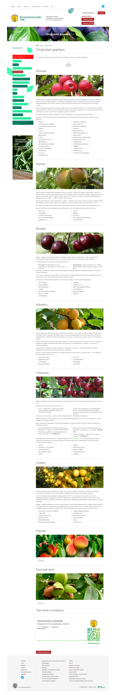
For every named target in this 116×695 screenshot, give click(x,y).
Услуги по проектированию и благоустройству (20, 122)
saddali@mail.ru (86, 16)
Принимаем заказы (41, 628)
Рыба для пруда (17, 61)
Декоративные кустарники (20, 86)
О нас (52, 6)
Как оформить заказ (26, 672)
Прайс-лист (27, 6)
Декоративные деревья (19, 75)
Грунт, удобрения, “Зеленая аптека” (22, 111)
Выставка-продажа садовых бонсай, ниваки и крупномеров (22, 56)
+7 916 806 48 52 (45, 627)
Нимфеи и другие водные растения (22, 68)
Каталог (19, 6)
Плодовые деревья (18, 71)
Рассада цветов (17, 107)
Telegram (103, 6)
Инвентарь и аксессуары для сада (21, 118)
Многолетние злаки (18, 100)
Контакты (45, 6)
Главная (13, 6)
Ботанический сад (76, 438)
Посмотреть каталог (68, 65)
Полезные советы (36, 6)
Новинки (23, 665)
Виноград (15, 64)
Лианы (15, 89)
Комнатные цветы (17, 114)
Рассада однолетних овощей (20, 104)
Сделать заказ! (87, 19)
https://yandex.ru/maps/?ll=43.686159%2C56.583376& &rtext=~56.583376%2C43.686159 (61, 640)
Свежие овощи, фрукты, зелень (21, 79)
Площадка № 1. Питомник (50, 620)
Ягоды (14, 93)
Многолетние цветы (18, 97)
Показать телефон (88, 23)
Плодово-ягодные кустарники (21, 82)
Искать (101, 13)
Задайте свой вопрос (43, 652)
